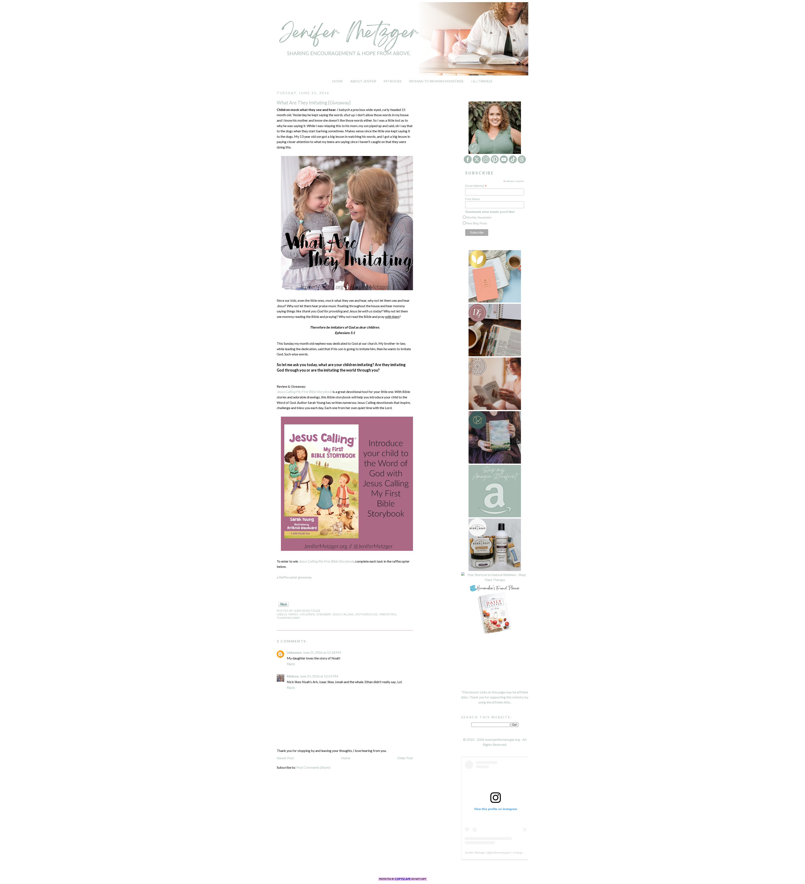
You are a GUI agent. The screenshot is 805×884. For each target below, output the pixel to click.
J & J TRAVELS (481, 81)
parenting (388, 614)
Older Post (405, 758)
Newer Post (285, 758)
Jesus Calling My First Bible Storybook (304, 392)
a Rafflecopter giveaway (294, 577)
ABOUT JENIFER (363, 81)
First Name (472, 199)
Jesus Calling (343, 614)
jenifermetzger (499, 852)
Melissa (293, 676)
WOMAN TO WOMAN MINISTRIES (436, 81)
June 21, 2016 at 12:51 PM (319, 676)
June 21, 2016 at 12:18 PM (322, 652)
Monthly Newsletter (479, 217)
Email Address (476, 186)
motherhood (367, 614)
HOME (337, 81)
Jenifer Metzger (475, 852)
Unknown (294, 652)
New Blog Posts (476, 223)
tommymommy (288, 618)
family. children (301, 614)
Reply (291, 664)
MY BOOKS (392, 81)
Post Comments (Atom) (313, 767)
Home (345, 758)
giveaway (323, 614)
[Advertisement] (495, 662)
